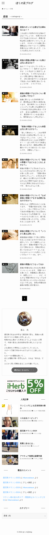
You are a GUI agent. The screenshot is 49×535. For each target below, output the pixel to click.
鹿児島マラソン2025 (11, 478)
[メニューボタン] (3, 3)
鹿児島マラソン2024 (11, 487)
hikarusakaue (28, 478)
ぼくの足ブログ (24, 3)
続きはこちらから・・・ (24, 370)
